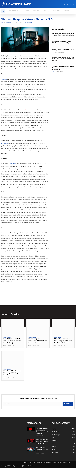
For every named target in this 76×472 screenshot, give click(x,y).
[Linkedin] (67, 4)
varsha (4, 345)
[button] (3, 11)
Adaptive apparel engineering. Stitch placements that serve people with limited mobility (63, 68)
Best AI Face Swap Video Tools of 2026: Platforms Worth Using (61, 42)
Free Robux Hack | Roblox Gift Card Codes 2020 (42, 449)
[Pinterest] (24, 293)
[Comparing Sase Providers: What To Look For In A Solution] (38, 327)
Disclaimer (39, 462)
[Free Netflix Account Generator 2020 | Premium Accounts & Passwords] (31, 429)
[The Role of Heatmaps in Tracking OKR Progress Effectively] (13, 359)
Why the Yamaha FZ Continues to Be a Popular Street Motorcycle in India (63, 34)
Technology (28, 22)
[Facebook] (61, 4)
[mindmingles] (2, 22)
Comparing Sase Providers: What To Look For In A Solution (37, 341)
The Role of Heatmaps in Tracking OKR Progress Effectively (12, 373)
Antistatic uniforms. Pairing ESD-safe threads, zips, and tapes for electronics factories (63, 58)
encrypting (4, 143)
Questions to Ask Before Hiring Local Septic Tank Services (63, 50)
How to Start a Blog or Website (61, 462)
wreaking (24, 110)
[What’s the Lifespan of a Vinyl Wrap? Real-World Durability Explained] (63, 327)
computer (13, 163)
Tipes (53, 52)
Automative (55, 37)
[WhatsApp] (29, 293)
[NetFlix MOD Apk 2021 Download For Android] (31, 440)
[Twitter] (70, 4)
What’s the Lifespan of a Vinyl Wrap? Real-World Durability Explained (63, 341)
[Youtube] (74, 4)
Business (54, 62)
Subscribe (67, 403)
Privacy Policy (47, 462)
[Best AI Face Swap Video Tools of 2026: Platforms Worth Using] (13, 327)
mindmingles (9, 22)
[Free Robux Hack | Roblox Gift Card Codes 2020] (31, 449)
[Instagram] (64, 4)
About (25, 462)
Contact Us (32, 462)
